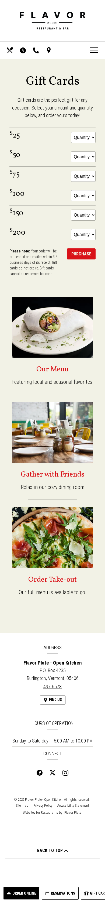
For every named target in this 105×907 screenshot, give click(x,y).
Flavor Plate (72, 812)
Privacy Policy (42, 805)
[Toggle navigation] (94, 50)
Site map (22, 805)
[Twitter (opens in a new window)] (52, 771)
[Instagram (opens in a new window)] (65, 771)
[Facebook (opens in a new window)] (39, 771)
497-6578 (52, 686)
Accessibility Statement (73, 805)
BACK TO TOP (50, 850)
